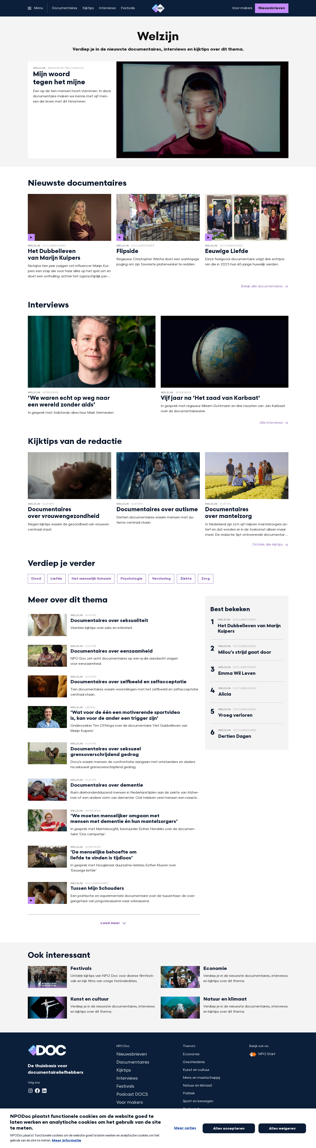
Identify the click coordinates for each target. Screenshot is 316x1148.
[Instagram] (30, 1090)
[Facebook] (37, 1090)
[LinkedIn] (44, 1090)
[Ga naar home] (158, 8)
